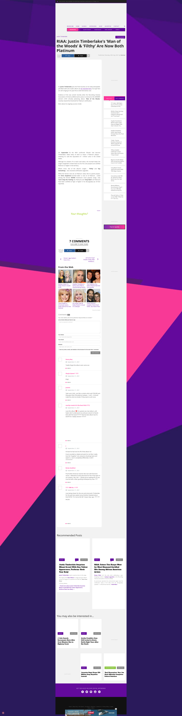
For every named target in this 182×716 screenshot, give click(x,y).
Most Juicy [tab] (109, 98)
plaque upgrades (109, 577)
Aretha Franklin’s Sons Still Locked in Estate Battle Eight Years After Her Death (89, 641)
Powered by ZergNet (96, 310)
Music (62, 559)
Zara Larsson (108, 29)
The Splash (81, 706)
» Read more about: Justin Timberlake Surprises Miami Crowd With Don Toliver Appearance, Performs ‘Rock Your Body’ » (72, 587)
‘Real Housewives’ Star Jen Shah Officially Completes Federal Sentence (114, 674)
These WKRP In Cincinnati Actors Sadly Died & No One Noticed (64, 306)
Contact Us (98, 706)
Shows (84, 26)
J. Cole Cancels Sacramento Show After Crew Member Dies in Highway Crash (66, 641)
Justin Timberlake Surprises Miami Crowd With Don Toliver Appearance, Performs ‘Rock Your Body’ (73, 568)
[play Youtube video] (79, 139)
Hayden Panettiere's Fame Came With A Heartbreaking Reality (79, 285)
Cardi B (117, 29)
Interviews (93, 26)
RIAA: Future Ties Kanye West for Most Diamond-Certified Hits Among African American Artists (108, 568)
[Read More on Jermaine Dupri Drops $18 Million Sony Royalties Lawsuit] (91, 659)
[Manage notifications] (3, 713)
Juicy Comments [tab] (120, 98)
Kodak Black (97, 29)
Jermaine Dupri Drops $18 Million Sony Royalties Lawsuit (90, 674)
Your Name (61, 334)
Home (77, 26)
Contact (116, 26)
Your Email (61, 339)
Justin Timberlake (62, 36)
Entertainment (110, 667)
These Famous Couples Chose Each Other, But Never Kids (93, 305)
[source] (98, 210)
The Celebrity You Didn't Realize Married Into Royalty (93, 285)
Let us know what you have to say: (66, 319)
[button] (124, 26)
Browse (69, 26)
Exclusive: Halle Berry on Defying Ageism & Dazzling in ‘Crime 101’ (79, 1)
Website (60, 344)
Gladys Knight (87, 29)
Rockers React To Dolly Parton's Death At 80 (64, 285)
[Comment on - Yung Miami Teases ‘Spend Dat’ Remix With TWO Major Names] (114, 169)
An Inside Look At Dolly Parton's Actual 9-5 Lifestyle (79, 305)
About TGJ (75, 706)
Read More (114, 584)
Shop (100, 26)
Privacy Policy (106, 706)
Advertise (108, 26)
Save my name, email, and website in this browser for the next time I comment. (79, 349)
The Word (87, 706)
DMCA (92, 708)
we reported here (86, 89)
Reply (69, 368)
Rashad (123, 55)
